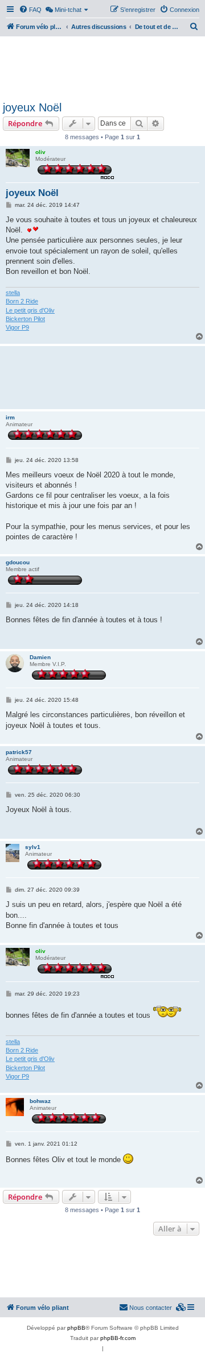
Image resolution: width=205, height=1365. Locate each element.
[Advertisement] (102, 67)
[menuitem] (30, 9)
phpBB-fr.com (118, 1338)
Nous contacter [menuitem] (150, 1307)
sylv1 (32, 847)
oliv (40, 152)
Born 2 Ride (22, 301)
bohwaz (40, 1101)
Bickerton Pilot (25, 318)
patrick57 (19, 752)
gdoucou (18, 562)
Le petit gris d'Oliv (30, 310)
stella (13, 292)
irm (10, 417)
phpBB (76, 1328)
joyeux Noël (32, 107)
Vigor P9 (17, 327)
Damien (40, 657)
